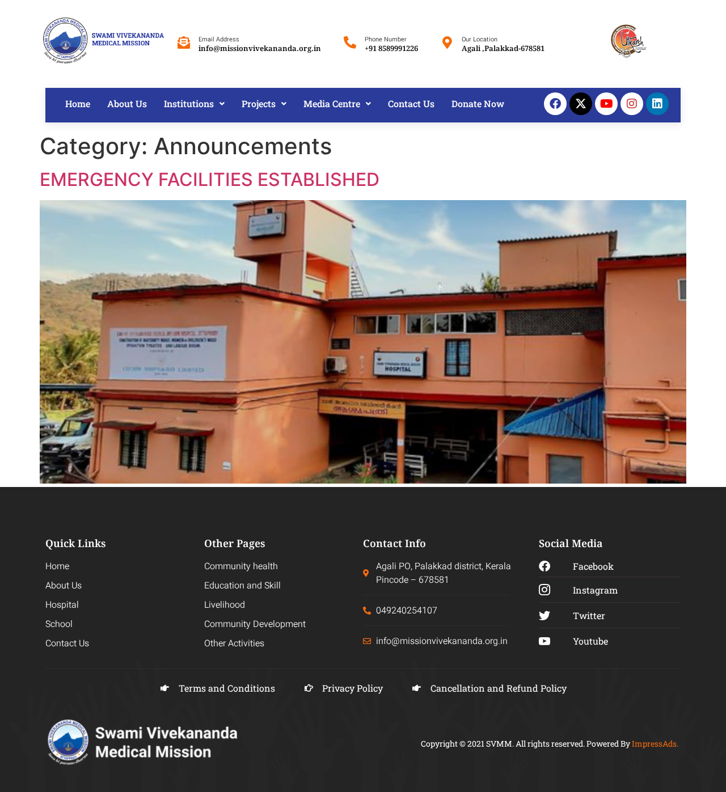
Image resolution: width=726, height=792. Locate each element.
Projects (259, 103)
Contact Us (411, 103)
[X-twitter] (580, 103)
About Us (127, 103)
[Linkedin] (657, 103)
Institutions (189, 103)
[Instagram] (632, 103)
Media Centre (331, 103)
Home (77, 103)
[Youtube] (606, 103)
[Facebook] (555, 103)
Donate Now (477, 103)
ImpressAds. (655, 743)
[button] (194, 104)
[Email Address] (184, 42)
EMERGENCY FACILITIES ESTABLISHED (209, 179)
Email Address (219, 39)
